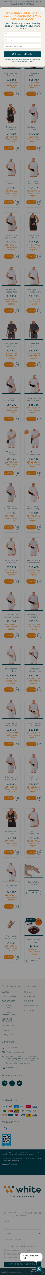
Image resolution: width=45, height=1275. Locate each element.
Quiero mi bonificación (22, 54)
